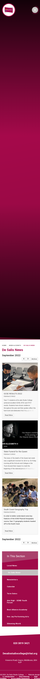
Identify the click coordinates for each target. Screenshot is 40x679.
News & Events (15, 345)
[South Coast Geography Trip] (20, 492)
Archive (34, 359)
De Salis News (29, 345)
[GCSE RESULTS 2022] (20, 377)
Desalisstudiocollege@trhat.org (20, 653)
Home (4, 345)
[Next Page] (28, 359)
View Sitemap (24, 677)
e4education (9, 677)
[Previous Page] (24, 359)
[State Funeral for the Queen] (20, 434)
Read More (9, 415)
